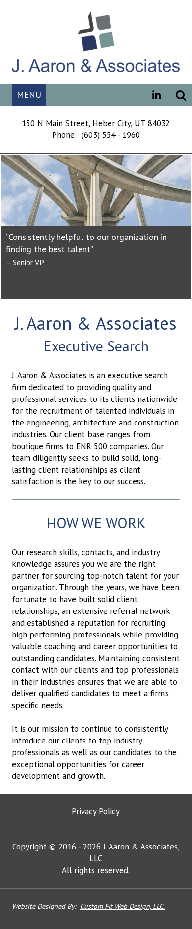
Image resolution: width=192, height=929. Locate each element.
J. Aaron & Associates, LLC (96, 42)
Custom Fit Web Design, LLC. (122, 906)
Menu (29, 94)
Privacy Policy (96, 811)
